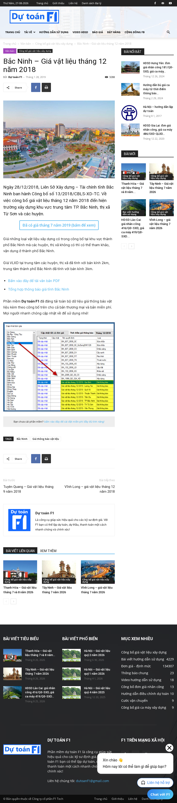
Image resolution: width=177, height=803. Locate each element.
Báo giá (97, 32)
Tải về (28, 32)
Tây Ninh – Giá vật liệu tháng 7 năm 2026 (161, 188)
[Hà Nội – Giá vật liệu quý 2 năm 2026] (71, 655)
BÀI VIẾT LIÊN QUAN (20, 551)
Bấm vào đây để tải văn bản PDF (34, 281)
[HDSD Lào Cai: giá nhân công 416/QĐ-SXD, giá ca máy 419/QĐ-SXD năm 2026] (133, 207)
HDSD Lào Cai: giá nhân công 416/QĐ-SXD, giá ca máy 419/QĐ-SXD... (132, 228)
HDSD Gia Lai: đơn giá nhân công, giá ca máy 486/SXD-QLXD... (157, 129)
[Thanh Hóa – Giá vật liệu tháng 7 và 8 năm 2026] (20, 572)
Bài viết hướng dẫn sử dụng (131, 213)
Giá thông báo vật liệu (45, 438)
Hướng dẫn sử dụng (53, 32)
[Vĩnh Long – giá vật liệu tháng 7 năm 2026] (98, 572)
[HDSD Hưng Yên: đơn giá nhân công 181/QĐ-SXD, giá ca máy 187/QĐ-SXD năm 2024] (130, 67)
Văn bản (26, 44)
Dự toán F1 (15, 77)
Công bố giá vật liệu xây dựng (54, 44)
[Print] (46, 87)
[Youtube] (170, 3)
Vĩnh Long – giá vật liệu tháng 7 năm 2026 (159, 224)
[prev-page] (6, 601)
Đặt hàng (114, 32)
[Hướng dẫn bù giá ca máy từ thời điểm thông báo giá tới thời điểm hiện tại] (130, 89)
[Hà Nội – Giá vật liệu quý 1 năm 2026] (71, 674)
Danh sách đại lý (91, 3)
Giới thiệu (58, 3)
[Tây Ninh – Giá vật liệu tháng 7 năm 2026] (59, 572)
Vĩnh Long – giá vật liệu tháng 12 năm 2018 (90, 489)
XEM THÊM (48, 551)
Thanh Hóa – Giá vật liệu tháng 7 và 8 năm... (132, 188)
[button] (168, 32)
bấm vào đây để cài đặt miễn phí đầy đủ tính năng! (74, 421)
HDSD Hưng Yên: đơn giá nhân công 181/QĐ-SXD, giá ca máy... (158, 67)
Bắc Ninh (22, 438)
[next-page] (13, 601)
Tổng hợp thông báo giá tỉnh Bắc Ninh (38, 289)
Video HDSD (80, 32)
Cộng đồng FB (135, 32)
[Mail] (162, 3)
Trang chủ (42, 3)
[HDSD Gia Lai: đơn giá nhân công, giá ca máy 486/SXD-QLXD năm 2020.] (130, 130)
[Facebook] (155, 3)
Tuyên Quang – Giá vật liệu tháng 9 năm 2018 (28, 489)
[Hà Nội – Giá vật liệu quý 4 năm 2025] (71, 692)
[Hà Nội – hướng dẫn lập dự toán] (130, 113)
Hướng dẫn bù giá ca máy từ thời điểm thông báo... (156, 89)
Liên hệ (73, 3)
